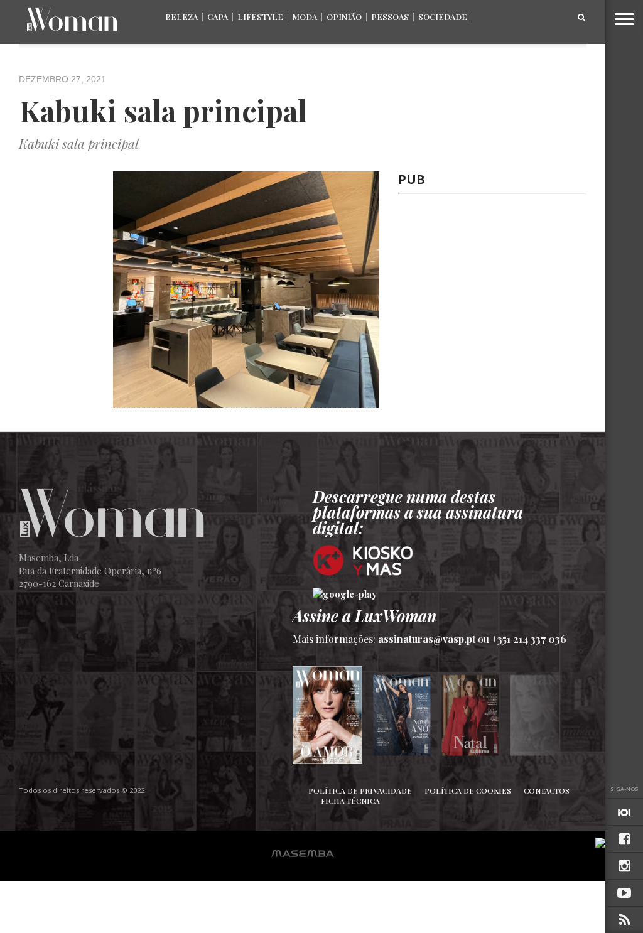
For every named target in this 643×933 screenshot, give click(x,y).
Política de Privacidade (360, 790)
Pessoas (390, 16)
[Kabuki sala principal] (246, 403)
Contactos (547, 790)
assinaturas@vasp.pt (426, 638)
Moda (305, 16)
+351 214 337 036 (529, 638)
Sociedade (442, 16)
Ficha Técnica (350, 800)
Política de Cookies (467, 790)
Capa (217, 16)
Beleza (181, 16)
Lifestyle (260, 16)
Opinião (344, 16)
